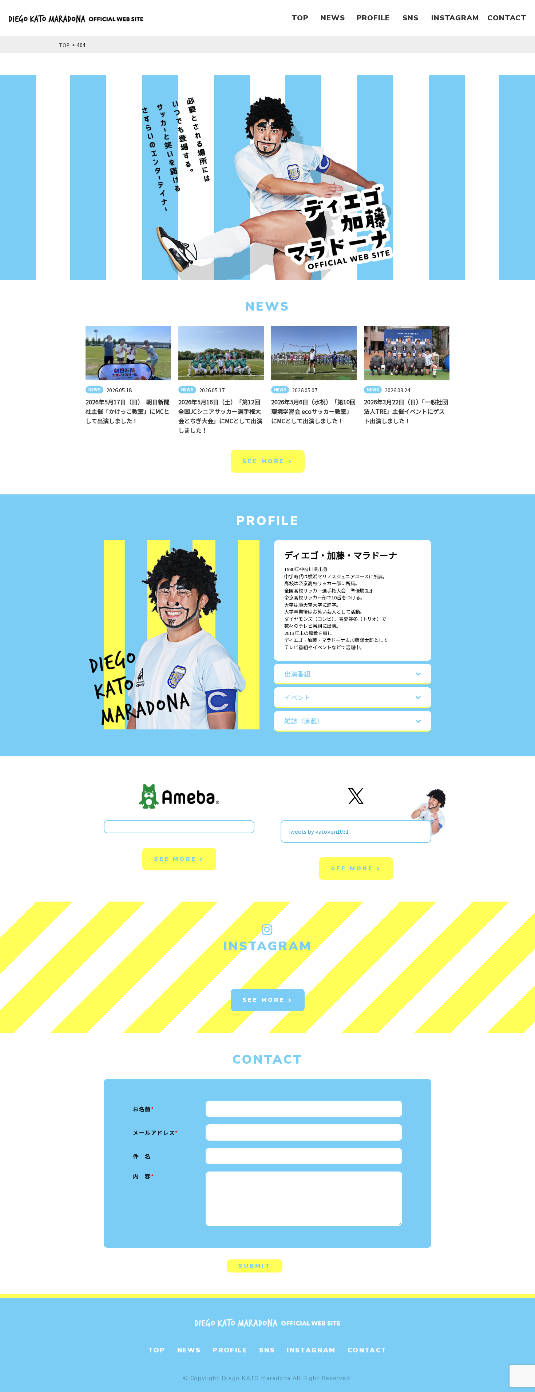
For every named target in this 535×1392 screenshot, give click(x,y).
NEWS (333, 18)
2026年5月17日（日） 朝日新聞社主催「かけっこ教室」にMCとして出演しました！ (128, 411)
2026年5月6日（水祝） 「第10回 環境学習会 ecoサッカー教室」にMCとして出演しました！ (316, 411)
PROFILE (373, 18)
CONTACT (507, 18)
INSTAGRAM (455, 18)
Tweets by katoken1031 (318, 831)
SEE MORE (265, 461)
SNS (410, 18)
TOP (300, 18)
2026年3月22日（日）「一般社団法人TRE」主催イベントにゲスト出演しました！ (406, 411)
